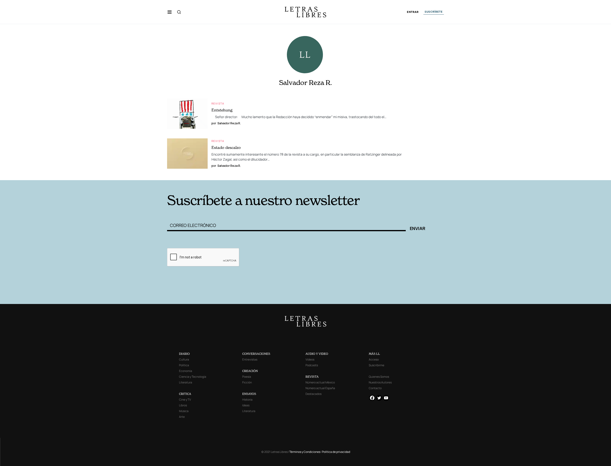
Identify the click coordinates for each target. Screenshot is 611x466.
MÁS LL (374, 354)
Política (184, 365)
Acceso (374, 359)
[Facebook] (372, 398)
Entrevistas (249, 359)
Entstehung (221, 110)
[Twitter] (379, 398)
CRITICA (185, 394)
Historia (247, 400)
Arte (182, 417)
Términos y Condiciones (304, 452)
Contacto (375, 388)
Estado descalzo (226, 147)
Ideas (245, 405)
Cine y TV (185, 400)
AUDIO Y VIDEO (317, 354)
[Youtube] (386, 398)
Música (184, 411)
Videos (310, 359)
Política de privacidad (336, 452)
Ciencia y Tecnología (192, 377)
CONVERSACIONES (256, 354)
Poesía (246, 377)
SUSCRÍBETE (434, 11)
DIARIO (184, 354)
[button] (169, 12)
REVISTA (312, 376)
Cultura (184, 359)
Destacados (313, 394)
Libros (183, 405)
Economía (185, 371)
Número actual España (320, 388)
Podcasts (312, 365)
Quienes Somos (379, 377)
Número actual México (320, 382)
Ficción (247, 382)
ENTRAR (413, 12)
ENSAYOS (249, 394)
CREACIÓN (250, 371)
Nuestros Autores (380, 382)
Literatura (185, 382)
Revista (217, 103)
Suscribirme (376, 365)
